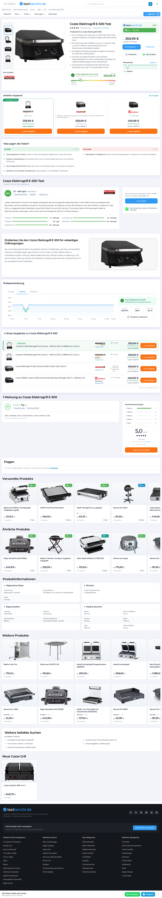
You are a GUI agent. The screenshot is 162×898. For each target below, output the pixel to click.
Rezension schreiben (141, 450)
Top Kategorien (88, 837)
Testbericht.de (6, 9)
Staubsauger (127, 853)
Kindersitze (126, 864)
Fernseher (126, 842)
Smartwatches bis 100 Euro (53, 868)
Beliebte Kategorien (130, 837)
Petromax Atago (120, 558)
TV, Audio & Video (10, 853)
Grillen (39, 9)
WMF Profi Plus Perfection (52, 508)
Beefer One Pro (10, 664)
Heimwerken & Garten (20, 9)
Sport (5, 861)
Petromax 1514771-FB (49, 664)
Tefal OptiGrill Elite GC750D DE (90, 558)
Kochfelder (86, 857)
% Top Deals (126, 876)
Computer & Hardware (12, 842)
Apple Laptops (48, 846)
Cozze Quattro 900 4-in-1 (15, 785)
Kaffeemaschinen (89, 849)
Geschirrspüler (127, 849)
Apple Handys (127, 872)
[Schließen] (158, 894)
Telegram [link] (149, 894)
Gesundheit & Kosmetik (12, 879)
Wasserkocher (87, 868)
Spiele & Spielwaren (10, 876)
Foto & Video (8, 857)
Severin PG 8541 (120, 508)
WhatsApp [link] (134, 894)
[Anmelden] (157, 3)
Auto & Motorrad (9, 849)
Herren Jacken (87, 853)
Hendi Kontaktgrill (121, 664)
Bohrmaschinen (88, 846)
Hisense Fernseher (50, 853)
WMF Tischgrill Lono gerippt (89, 508)
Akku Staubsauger (50, 842)
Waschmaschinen (89, 872)
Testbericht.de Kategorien (14, 837)
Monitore (125, 857)
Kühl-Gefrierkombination (131, 846)
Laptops (85, 861)
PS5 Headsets (48, 872)
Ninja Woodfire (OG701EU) (15, 558)
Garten (32, 9)
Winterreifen (127, 861)
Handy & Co (7, 846)
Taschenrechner (88, 864)
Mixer (124, 868)
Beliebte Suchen (50, 837)
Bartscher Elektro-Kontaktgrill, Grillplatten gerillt (17, 509)
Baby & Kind (8, 883)
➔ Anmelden (141, 201)
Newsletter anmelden (144, 828)
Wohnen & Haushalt (11, 872)
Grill (45, 9)
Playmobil (47, 849)
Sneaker (46, 864)
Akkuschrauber (88, 842)
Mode (5, 864)
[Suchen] (150, 4)
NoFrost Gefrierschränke (52, 857)
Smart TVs (47, 861)
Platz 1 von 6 (44, 194)
